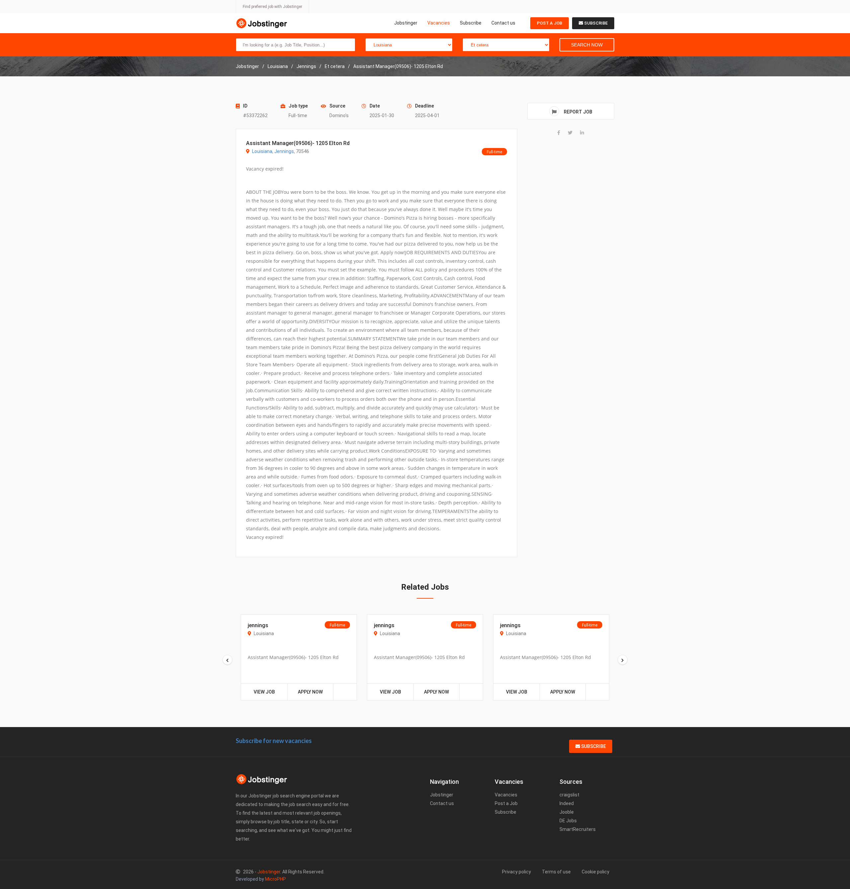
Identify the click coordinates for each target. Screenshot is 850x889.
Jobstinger (405, 23)
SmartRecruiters (577, 829)
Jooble (566, 812)
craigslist (569, 794)
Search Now (587, 44)
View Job (264, 692)
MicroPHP (275, 879)
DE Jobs (568, 820)
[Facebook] (558, 132)
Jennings (284, 151)
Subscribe (470, 23)
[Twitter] (570, 132)
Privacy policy (516, 871)
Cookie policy (595, 871)
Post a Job (549, 23)
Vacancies (438, 23)
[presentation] (227, 660)
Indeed (566, 803)
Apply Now (310, 692)
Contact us (503, 23)
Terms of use (556, 871)
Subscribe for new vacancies (274, 740)
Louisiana (262, 151)
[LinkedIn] (582, 132)
